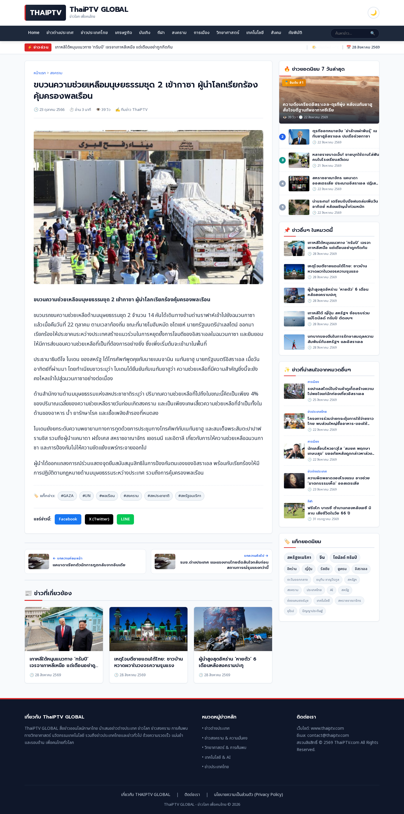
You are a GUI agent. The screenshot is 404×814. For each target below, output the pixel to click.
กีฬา (161, 32)
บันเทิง (144, 32)
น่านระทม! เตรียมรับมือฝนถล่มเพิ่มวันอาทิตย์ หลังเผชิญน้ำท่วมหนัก (345, 203)
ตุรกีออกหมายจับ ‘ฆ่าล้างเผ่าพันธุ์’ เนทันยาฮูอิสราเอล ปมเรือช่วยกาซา (344, 133)
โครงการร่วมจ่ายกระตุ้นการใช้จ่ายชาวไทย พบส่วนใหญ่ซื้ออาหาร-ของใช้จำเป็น (341, 424)
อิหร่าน (292, 569)
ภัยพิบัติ (295, 32)
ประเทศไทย (314, 590)
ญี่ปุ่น (308, 569)
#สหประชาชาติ (158, 496)
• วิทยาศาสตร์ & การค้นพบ (224, 748)
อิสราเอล (361, 569)
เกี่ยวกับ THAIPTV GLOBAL (145, 795)
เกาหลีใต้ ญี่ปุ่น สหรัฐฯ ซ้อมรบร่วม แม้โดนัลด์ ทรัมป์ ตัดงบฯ (339, 315)
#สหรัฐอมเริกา (189, 496)
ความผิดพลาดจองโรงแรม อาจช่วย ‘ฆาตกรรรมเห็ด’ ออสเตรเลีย (339, 480)
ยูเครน (342, 569)
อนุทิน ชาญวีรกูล (327, 579)
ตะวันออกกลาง (297, 579)
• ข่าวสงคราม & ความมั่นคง (225, 738)
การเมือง (201, 32)
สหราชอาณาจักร (349, 600)
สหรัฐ (345, 590)
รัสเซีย (325, 569)
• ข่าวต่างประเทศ (216, 728)
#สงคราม (131, 496)
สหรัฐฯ (352, 579)
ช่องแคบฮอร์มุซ (297, 600)
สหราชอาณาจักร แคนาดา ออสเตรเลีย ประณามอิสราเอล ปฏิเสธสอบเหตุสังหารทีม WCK (345, 183)
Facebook (68, 519)
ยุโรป (290, 611)
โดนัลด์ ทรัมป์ (345, 557)
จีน (322, 557)
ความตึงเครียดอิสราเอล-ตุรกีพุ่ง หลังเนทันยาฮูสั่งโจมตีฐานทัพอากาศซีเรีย (327, 107)
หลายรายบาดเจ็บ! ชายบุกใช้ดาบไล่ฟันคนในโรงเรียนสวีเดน (345, 157)
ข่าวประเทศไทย (94, 32)
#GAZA (67, 496)
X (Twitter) (99, 519)
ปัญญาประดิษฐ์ (312, 611)
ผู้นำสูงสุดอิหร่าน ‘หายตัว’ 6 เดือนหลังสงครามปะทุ (227, 662)
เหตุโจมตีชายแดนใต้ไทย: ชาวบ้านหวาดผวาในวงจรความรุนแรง (148, 662)
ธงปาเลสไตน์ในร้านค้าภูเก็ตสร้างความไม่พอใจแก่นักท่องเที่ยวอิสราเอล (341, 391)
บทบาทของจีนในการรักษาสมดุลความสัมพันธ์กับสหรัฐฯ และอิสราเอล (341, 339)
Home (33, 32)
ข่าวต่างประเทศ (60, 32)
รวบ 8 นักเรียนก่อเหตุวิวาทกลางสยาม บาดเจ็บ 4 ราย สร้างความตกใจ (114, 47)
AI (331, 590)
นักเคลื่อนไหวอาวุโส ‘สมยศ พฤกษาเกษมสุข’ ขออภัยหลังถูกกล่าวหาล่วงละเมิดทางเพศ (340, 454)
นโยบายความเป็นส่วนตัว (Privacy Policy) (248, 795)
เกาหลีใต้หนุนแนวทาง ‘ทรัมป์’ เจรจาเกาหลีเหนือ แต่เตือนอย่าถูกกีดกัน (64, 666)
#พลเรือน (107, 496)
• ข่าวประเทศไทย (215, 767)
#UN (87, 496)
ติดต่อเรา (192, 795)
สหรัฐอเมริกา (299, 557)
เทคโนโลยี (255, 32)
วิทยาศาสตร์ (227, 32)
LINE (125, 519)
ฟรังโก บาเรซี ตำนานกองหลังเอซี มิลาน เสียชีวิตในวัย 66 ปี (339, 510)
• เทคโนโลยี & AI (216, 757)
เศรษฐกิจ (123, 32)
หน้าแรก (40, 73)
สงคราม (179, 32)
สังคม (276, 32)
